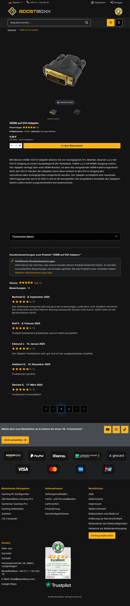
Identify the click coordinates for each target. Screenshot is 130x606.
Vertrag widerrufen (102, 535)
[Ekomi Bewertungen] (65, 560)
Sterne (14, 282)
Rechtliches (96, 488)
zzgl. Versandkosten (26, 139)
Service (6, 542)
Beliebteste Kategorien (16, 488)
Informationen (53, 488)
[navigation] (16, 2)
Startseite (12, 30)
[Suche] (87, 23)
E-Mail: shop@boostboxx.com (18, 578)
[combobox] (49, 22)
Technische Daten (23, 236)
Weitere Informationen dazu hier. (34, 272)
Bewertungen (16, 127)
